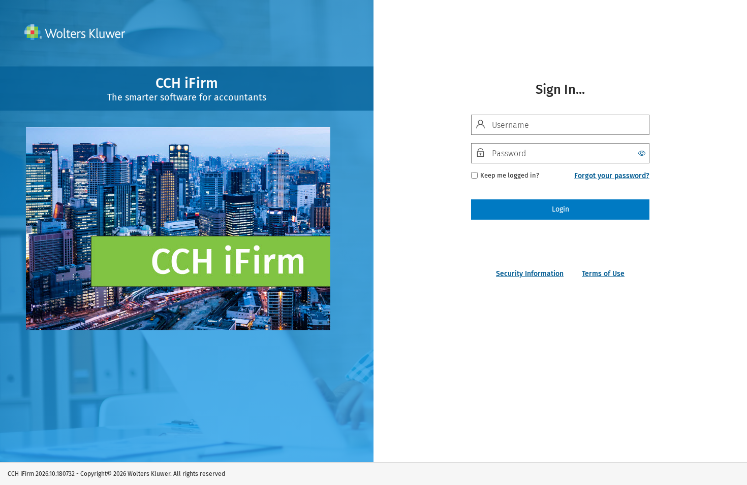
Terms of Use (603, 273)
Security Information (530, 273)
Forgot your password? (611, 175)
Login (560, 209)
